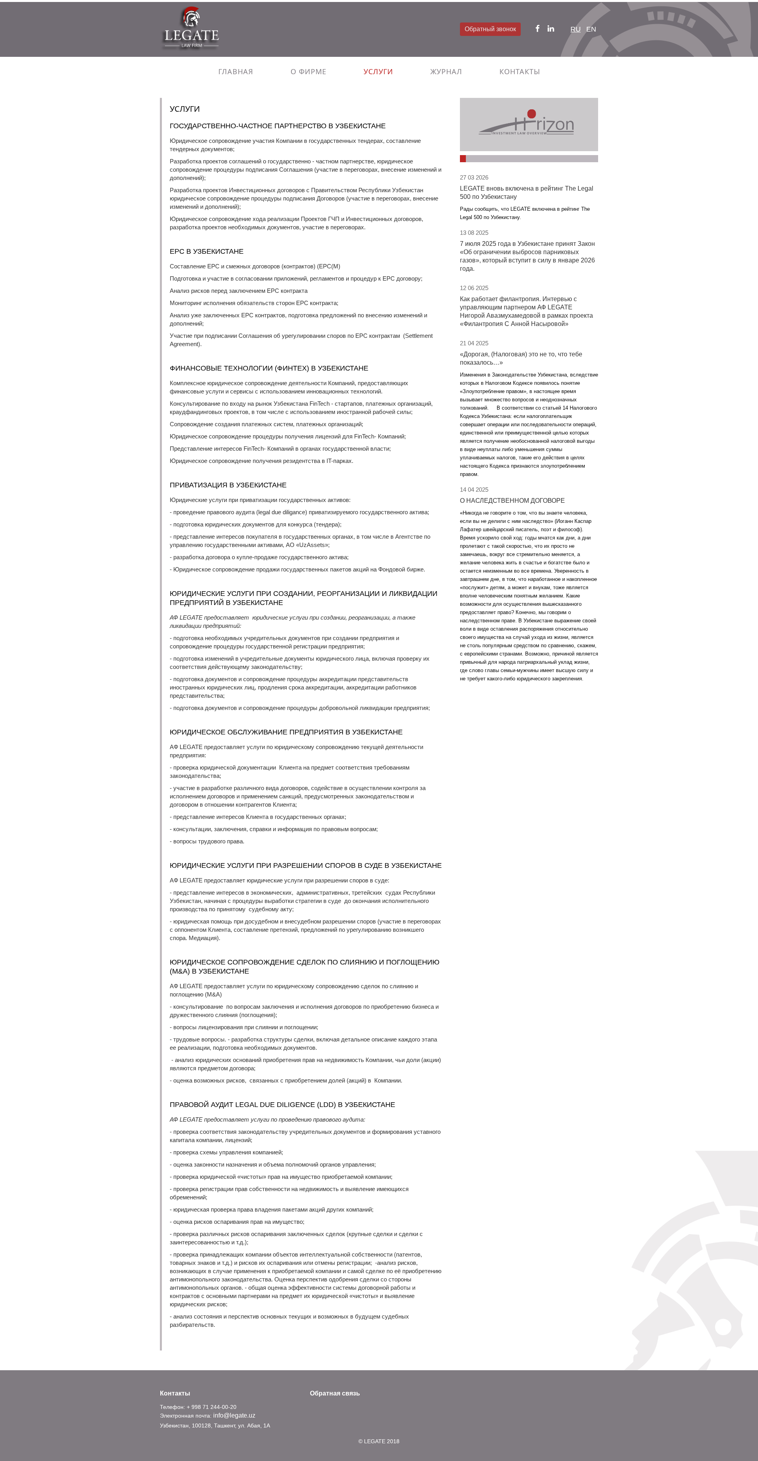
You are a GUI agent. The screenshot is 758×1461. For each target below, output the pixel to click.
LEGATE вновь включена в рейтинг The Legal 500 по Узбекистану (526, 192)
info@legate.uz (234, 1415)
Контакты (519, 71)
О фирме (308, 71)
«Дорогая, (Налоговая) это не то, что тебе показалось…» (521, 358)
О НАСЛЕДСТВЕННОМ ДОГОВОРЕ (512, 500)
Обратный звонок (490, 29)
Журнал (446, 71)
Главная (235, 71)
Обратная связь (335, 1393)
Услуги (378, 71)
